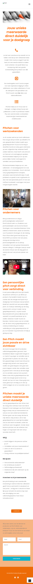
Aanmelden (16, 511)
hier (19, 93)
